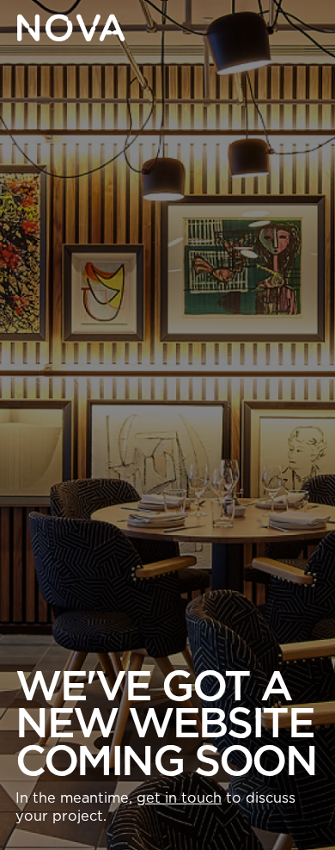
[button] (306, 27)
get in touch (179, 798)
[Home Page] (70, 27)
